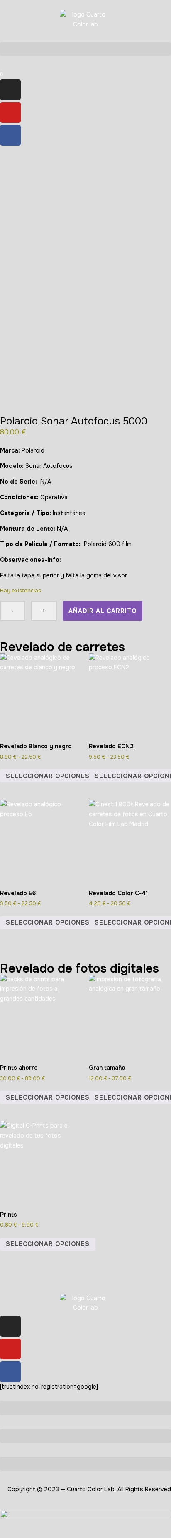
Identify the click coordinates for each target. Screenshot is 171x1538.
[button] (85, 49)
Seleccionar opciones (48, 776)
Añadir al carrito (102, 611)
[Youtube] (10, 112)
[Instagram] (10, 89)
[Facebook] (10, 135)
